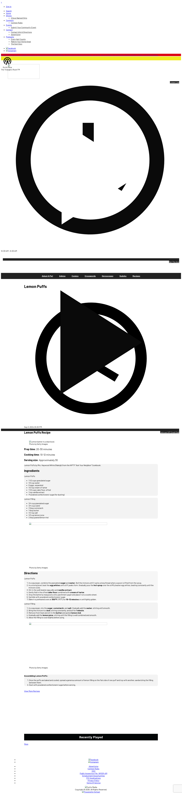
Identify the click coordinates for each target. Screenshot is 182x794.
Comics (75, 276)
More (26, 744)
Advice (62, 276)
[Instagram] (11, 50)
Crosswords (90, 276)
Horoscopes (107, 276)
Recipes (136, 276)
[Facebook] (11, 48)
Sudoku (122, 276)
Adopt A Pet (47, 276)
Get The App (174, 262)
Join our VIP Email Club (169, 432)
